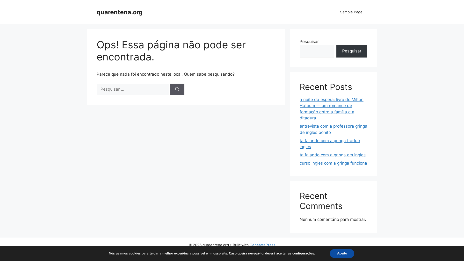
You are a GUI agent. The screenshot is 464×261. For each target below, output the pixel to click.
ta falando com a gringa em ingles (333, 154)
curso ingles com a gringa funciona (333, 163)
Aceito (342, 253)
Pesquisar (309, 41)
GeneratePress (263, 245)
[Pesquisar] (177, 89)
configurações (303, 253)
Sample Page (351, 12)
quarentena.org (120, 12)
